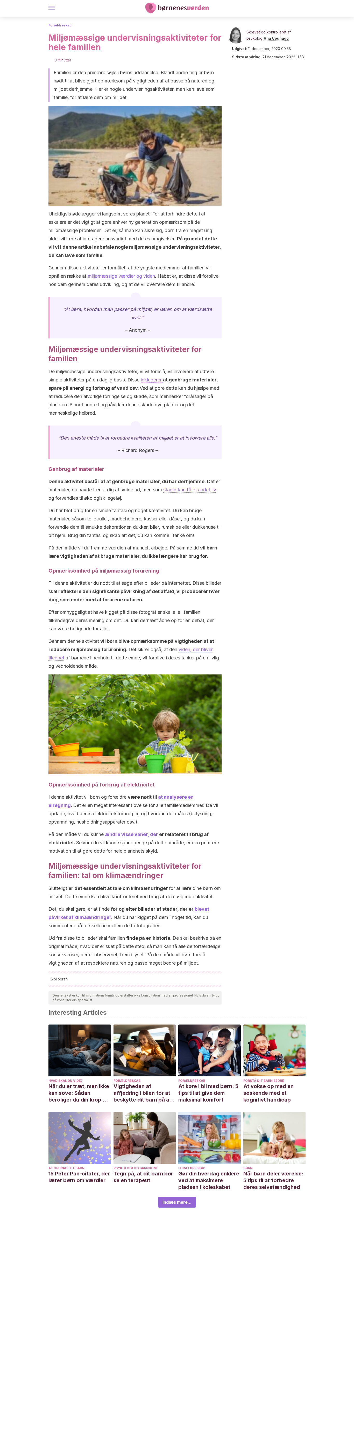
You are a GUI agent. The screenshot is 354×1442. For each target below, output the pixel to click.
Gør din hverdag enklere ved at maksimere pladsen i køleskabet (208, 1180)
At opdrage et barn (66, 1168)
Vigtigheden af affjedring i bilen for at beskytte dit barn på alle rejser (144, 1093)
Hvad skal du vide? (65, 1081)
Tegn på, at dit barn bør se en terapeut (143, 1177)
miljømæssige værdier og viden (121, 276)
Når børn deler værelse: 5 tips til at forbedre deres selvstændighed (273, 1180)
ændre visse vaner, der (131, 834)
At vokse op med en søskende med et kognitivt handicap (268, 1093)
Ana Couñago (276, 38)
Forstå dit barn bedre (263, 1081)
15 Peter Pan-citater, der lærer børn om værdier (79, 1177)
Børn (248, 1168)
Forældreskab (60, 25)
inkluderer (152, 379)
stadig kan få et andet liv (189, 489)
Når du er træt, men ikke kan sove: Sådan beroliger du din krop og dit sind (78, 1093)
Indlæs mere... (177, 1202)
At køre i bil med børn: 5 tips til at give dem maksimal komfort (208, 1093)
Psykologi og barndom (135, 1168)
